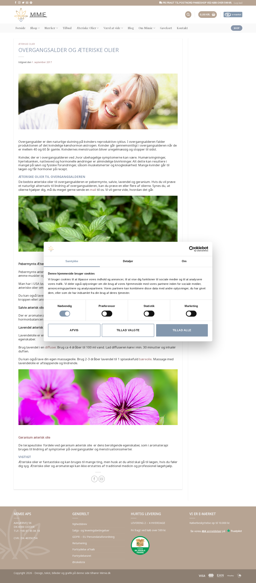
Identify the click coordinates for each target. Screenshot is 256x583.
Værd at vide (112, 28)
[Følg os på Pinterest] (31, 3)
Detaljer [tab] (128, 261)
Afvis (74, 330)
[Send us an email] (27, 3)
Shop (33, 28)
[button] (238, 3)
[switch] (107, 314)
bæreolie (145, 359)
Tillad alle (182, 330)
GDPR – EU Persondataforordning (93, 537)
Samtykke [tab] (71, 261)
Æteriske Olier (86, 28)
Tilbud (67, 28)
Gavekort (166, 28)
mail (93, 189)
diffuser (50, 347)
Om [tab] (184, 261)
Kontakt (182, 28)
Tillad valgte (128, 330)
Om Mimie (146, 28)
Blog (131, 28)
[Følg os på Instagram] (19, 3)
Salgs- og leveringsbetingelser (90, 530)
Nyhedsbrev (79, 524)
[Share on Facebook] (94, 479)
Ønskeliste (78, 562)
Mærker (50, 28)
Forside (20, 28)
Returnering (79, 543)
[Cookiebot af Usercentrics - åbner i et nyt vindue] (191, 249)
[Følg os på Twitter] (23, 3)
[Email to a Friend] (101, 479)
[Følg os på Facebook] (15, 3)
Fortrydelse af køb (83, 549)
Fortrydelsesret (81, 555)
